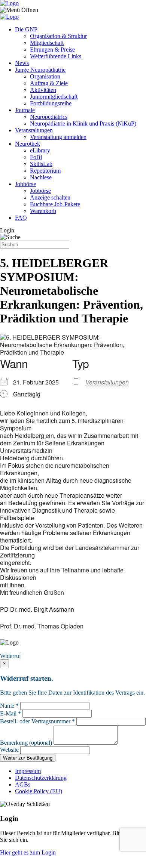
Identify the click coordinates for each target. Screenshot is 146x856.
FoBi (36, 157)
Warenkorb (43, 211)
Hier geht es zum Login (28, 852)
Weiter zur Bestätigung (27, 758)
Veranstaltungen (34, 130)
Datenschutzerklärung (41, 778)
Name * (9, 705)
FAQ (21, 217)
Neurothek (27, 143)
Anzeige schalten (50, 197)
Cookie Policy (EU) (38, 791)
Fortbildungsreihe (51, 103)
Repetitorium (45, 170)
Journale (25, 110)
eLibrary (40, 150)
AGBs (22, 784)
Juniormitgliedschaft (53, 96)
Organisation (45, 76)
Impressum (28, 771)
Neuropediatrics (48, 117)
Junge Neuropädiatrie (40, 70)
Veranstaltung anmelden (58, 137)
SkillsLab (41, 164)
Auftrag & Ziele (49, 83)
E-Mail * (10, 713)
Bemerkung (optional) (26, 742)
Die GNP (26, 29)
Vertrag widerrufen (24, 649)
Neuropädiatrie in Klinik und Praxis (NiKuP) (83, 123)
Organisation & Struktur (58, 36)
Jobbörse (25, 184)
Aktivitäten (43, 90)
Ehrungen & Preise (52, 49)
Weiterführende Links (55, 56)
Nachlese (41, 177)
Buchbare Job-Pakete (55, 204)
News (22, 63)
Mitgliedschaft (47, 43)
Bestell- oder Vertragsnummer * (37, 721)
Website (9, 750)
